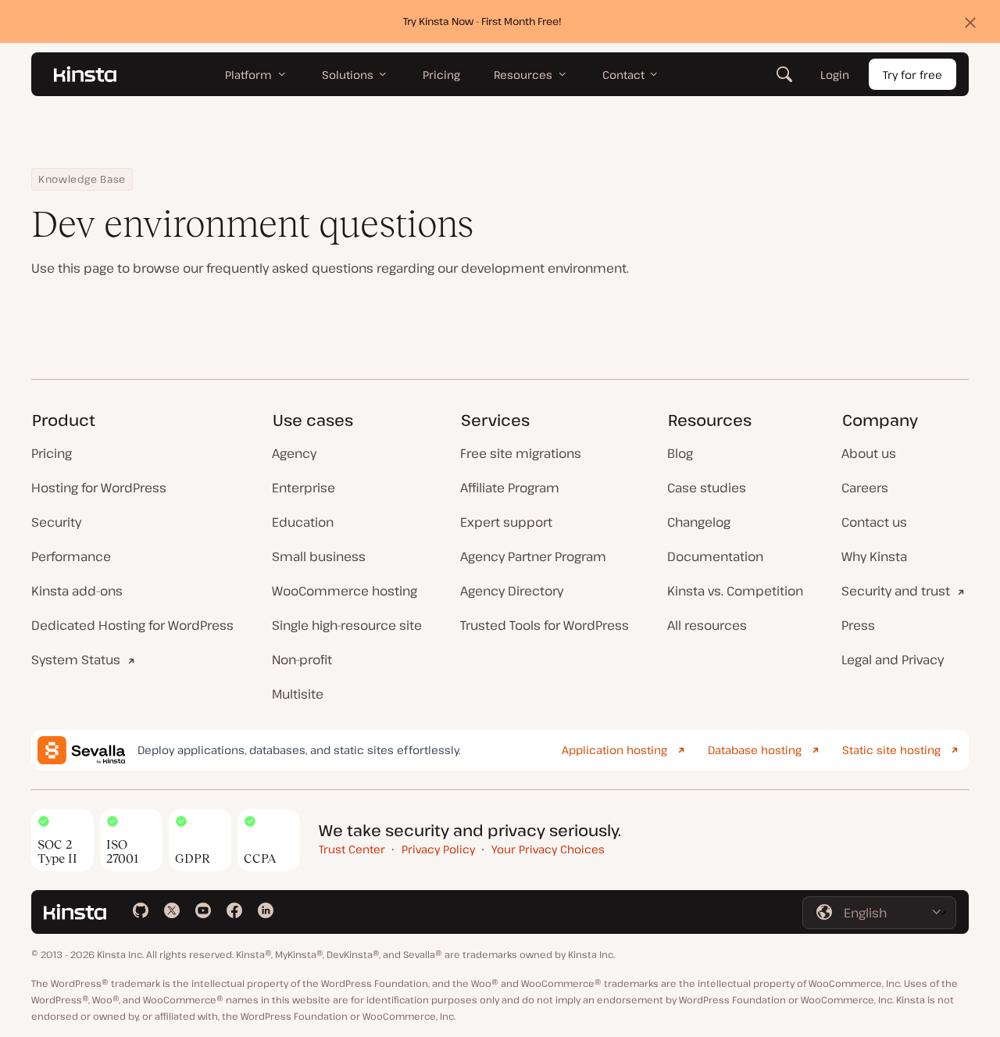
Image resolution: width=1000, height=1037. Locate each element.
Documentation (715, 556)
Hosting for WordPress (98, 487)
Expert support (506, 522)
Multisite (297, 694)
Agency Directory (511, 590)
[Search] (784, 74)
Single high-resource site (347, 625)
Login (834, 74)
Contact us (874, 522)
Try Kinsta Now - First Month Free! (482, 21)
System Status (75, 659)
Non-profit (302, 659)
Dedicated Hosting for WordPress (132, 625)
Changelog (698, 522)
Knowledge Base (82, 179)
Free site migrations (520, 453)
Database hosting (755, 749)
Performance (71, 556)
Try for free (912, 74)
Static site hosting (891, 749)
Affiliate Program (509, 487)
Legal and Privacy (892, 659)
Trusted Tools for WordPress (544, 625)
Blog (680, 453)
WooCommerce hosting (344, 590)
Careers (864, 487)
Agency (294, 453)
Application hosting (614, 749)
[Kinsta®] (85, 74)
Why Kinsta (874, 556)
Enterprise (303, 487)
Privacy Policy (438, 849)
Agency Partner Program (533, 556)
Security (56, 522)
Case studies (706, 487)
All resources (707, 625)
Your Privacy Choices (548, 849)
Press (858, 625)
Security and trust (895, 590)
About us (868, 453)
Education (303, 522)
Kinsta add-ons (77, 590)
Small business (319, 556)
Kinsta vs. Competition (735, 590)
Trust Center (352, 849)
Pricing (51, 453)
